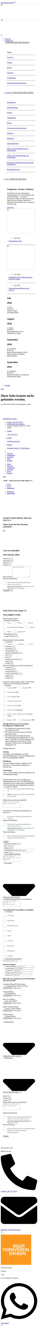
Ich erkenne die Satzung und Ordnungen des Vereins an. (19, 817)
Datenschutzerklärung (10, 578)
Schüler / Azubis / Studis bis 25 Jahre (19, 715)
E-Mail (5, 565)
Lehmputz (10, 956)
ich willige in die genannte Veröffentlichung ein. (20, 790)
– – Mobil (6, 661)
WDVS (9, 935)
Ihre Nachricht (8, 577)
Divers (31, 644)
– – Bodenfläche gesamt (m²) (12, 959)
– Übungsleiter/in (8, 634)
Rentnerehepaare (28, 720)
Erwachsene (12, 688)
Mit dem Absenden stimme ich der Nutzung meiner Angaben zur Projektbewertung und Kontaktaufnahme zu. (21, 1130)
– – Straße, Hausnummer (11, 653)
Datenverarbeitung (9, 832)
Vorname (6, 558)
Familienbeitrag (13, 692)
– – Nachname (8, 649)
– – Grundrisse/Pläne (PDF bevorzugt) (15, 986)
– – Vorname (7, 646)
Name (5, 1096)
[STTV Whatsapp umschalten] (1, 1325)
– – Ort (5, 657)
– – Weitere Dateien (9, 1016)
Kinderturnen (11, 102)
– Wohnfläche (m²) (9, 850)
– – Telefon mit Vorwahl (11, 659)
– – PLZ (6, 655)
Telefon (5, 563)
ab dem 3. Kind (15, 710)
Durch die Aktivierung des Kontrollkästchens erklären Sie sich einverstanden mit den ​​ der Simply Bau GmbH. (19, 1120)
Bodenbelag (10, 946)
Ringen (9, 68)
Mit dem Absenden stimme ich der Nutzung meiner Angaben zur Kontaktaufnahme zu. (21, 837)
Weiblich (9, 644)
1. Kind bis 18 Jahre (14, 701)
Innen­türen (10, 941)
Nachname (6, 561)
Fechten (9, 62)
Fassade (9, 930)
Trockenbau (10, 915)
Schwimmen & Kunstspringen (16, 83)
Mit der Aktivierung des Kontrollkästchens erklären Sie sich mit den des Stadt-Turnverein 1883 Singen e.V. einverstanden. (20, 585)
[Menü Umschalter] (1, 35)
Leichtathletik (11, 78)
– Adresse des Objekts (10, 844)
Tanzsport (10, 73)
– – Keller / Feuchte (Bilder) (12, 1009)
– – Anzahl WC (8, 971)
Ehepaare (26, 688)
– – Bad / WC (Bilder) (10, 1001)
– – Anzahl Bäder (9, 968)
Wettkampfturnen (12, 107)
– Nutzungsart (7, 863)
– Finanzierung (8, 1058)
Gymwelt (10, 57)
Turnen (9, 52)
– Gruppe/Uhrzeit (9, 636)
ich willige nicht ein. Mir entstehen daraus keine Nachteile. (20, 795)
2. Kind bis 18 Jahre (14, 705)
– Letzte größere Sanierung (11, 854)
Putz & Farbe (10, 920)
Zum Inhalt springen (7, 3)
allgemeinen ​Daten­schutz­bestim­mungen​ (18, 1121)
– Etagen (6, 852)
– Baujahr (6, 848)
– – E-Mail (6, 663)
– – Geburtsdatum (9, 651)
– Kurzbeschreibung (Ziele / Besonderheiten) (17, 899)
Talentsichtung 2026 (15, 241)
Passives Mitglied (13, 696)
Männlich (21, 644)
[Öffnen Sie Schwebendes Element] (1, 1232)
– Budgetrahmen (8, 1022)
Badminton (10, 138)
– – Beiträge (7, 685)
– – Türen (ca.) (8, 975)
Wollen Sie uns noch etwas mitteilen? (15, 800)
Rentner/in (11, 720)
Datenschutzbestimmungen (14, 586)
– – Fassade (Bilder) (9, 993)
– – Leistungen (7, 912)
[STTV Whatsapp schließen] (1, 1234)
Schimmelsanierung (12, 925)
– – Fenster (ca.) (8, 973)
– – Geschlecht (7, 642)
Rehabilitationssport (13, 169)
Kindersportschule (13, 143)
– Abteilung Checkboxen (11, 620)
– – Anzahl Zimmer (9, 966)
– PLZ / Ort (7, 846)
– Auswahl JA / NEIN (10, 787)
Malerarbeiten (11, 951)
